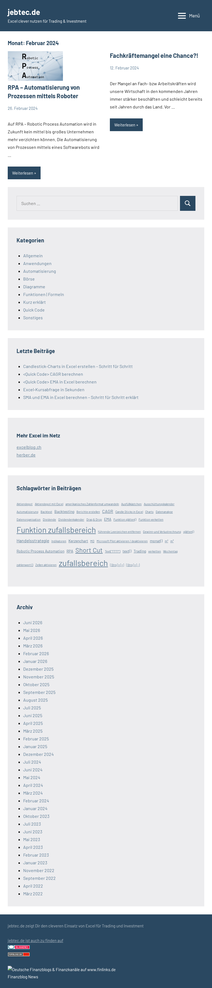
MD (92, 541)
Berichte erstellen (88, 512)
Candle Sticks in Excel (129, 512)
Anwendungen (37, 263)
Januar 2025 (35, 746)
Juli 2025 (32, 707)
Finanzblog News (23, 976)
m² (166, 541)
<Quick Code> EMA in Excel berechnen (60, 381)
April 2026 (33, 637)
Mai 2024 (31, 777)
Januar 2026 (35, 661)
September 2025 (39, 692)
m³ (172, 541)
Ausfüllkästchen (131, 504)
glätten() (188, 531)
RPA (70, 551)
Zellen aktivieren (46, 565)
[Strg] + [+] (117, 565)
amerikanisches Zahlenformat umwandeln (92, 504)
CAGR (107, 511)
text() (127, 551)
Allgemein (33, 255)
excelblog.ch (29, 447)
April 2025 (33, 723)
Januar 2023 (35, 862)
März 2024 (33, 792)
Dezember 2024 (38, 754)
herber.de (26, 454)
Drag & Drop (94, 519)
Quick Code (34, 309)
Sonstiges (33, 317)
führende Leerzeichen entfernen (119, 531)
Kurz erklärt (34, 302)
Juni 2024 (33, 769)
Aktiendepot (25, 504)
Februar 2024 (36, 800)
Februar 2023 (36, 854)
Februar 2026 (36, 653)
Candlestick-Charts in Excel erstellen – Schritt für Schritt (78, 366)
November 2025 (38, 676)
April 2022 (33, 885)
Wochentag (170, 551)
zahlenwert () (25, 565)
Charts (149, 512)
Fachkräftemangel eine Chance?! (154, 55)
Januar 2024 (35, 808)
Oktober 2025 (36, 684)
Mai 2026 (31, 630)
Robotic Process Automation (40, 551)
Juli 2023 (32, 823)
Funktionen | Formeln (43, 294)
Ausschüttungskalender (159, 504)
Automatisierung (39, 271)
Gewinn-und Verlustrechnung (162, 531)
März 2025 (33, 730)
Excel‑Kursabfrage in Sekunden (53, 389)
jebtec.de (24, 12)
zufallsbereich (83, 563)
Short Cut (89, 550)
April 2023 (33, 847)
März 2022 (33, 893)
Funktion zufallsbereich (56, 530)
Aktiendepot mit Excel (49, 504)
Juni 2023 (32, 831)
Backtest (46, 512)
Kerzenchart (78, 540)
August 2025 (35, 699)
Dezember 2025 (38, 668)
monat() (156, 540)
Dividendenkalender (71, 519)
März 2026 (33, 645)
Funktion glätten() (124, 519)
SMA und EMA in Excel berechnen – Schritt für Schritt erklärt (81, 397)
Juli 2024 (32, 761)
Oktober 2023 (36, 816)
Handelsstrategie (33, 540)
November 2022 (38, 870)
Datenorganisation (29, 519)
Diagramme (34, 286)
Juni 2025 (32, 715)
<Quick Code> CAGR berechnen (53, 374)
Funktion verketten (151, 519)
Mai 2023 (31, 839)
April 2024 (33, 785)
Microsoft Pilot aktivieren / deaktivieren (122, 541)
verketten (154, 551)
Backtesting (64, 511)
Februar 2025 (36, 738)
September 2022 (39, 878)
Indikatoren (58, 541)
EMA (107, 519)
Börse (29, 278)
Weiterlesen (22, 172)
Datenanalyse (164, 512)
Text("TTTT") (112, 551)
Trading (140, 551)
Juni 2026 (32, 622)
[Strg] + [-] (133, 565)
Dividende (49, 519)
